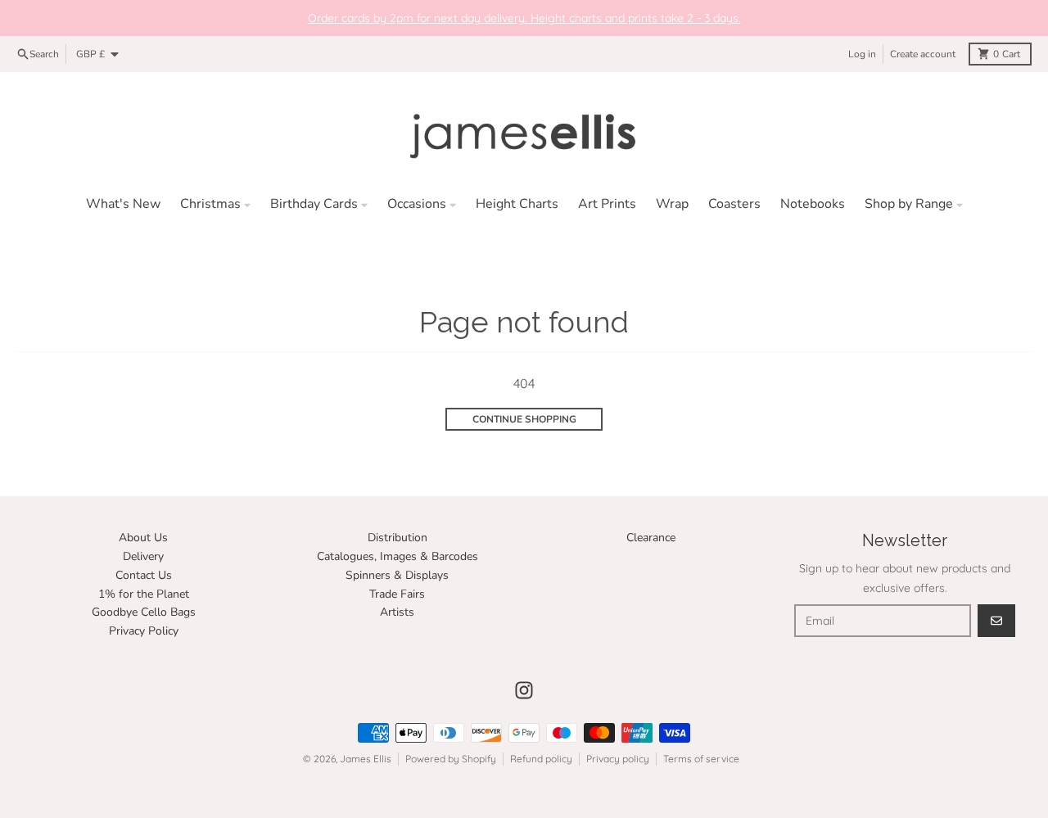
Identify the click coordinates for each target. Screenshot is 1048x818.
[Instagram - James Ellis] (524, 690)
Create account (922, 54)
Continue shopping (524, 419)
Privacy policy (617, 758)
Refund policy (541, 758)
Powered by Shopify (450, 758)
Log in (862, 54)
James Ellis (365, 758)
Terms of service (701, 758)
